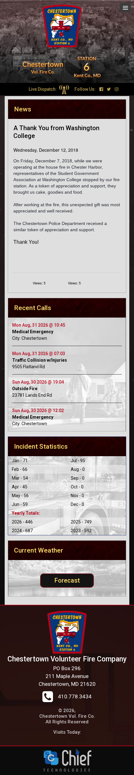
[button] (125, 7)
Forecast (67, 580)
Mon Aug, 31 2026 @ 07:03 (38, 353)
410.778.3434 (75, 696)
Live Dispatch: (43, 89)
